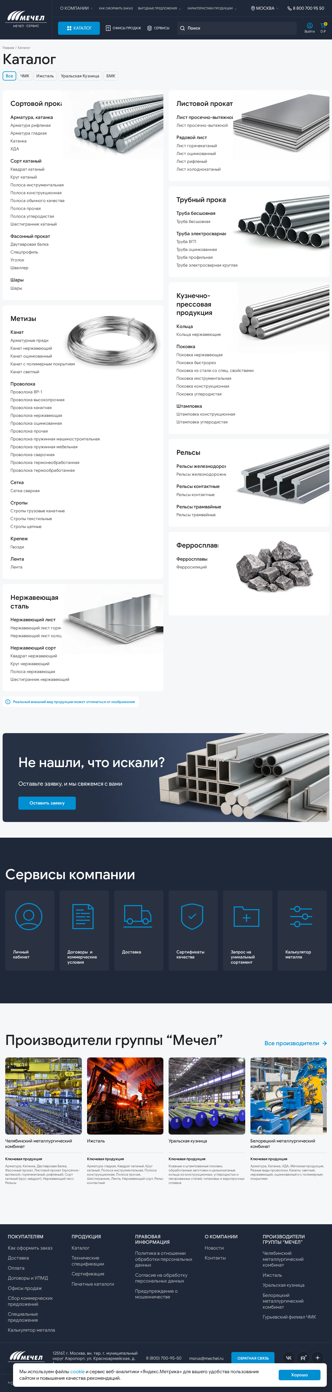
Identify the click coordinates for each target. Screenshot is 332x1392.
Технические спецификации (88, 1261)
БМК (110, 76)
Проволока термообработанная (42, 470)
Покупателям (25, 1237)
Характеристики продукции (210, 8)
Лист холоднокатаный (198, 169)
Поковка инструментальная (203, 378)
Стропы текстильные (31, 518)
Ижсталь (45, 76)
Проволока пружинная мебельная (44, 447)
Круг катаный (23, 177)
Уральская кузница (284, 1285)
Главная (8, 48)
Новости (214, 1248)
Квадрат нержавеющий (33, 656)
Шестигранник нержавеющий (39, 679)
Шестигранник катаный (33, 224)
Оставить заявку (47, 803)
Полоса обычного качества (37, 200)
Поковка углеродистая (199, 394)
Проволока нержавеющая (36, 415)
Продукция (86, 1237)
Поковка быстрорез (196, 362)
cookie (77, 1371)
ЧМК (24, 76)
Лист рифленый (191, 161)
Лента (16, 567)
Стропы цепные (26, 526)
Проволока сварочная (32, 454)
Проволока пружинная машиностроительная (55, 439)
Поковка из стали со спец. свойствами (215, 370)
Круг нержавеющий (29, 663)
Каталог (82, 28)
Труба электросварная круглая (207, 265)
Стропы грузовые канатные (37, 511)
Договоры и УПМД (28, 1278)
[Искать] (182, 28)
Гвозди (17, 547)
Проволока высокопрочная (37, 399)
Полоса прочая (25, 208)
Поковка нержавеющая (199, 355)
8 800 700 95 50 (308, 8)
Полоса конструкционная (36, 192)
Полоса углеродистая (32, 216)
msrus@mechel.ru (206, 1358)
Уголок (17, 260)
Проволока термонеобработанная (44, 462)
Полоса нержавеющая (32, 671)
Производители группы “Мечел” (284, 1239)
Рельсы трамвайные (196, 514)
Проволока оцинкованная (36, 423)
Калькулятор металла (31, 1330)
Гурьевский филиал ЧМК (289, 1317)
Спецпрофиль (24, 252)
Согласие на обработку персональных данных (161, 1278)
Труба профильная (194, 257)
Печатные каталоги (93, 1284)
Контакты (215, 1258)
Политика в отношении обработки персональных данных (163, 1259)
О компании (74, 8)
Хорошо (299, 1375)
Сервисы (161, 28)
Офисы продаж (127, 28)
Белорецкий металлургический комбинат (283, 1301)
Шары (16, 288)
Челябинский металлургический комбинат (283, 1259)
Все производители (292, 1043)
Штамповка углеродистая (202, 422)
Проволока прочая (29, 431)
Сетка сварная (25, 490)
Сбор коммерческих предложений (30, 1301)
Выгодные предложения (157, 8)
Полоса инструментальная (37, 185)
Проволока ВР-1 (26, 392)
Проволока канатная (31, 407)
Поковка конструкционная (202, 386)
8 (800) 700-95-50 (163, 1358)
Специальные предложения (23, 1317)
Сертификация (88, 1274)
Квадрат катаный (27, 169)
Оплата (16, 1268)
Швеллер (19, 268)
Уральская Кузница (80, 76)
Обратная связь (253, 1358)
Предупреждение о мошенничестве (156, 1294)
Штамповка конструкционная (205, 414)
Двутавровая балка (29, 244)
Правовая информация (152, 1239)
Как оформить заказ (116, 8)
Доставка (18, 1258)
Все (9, 76)
